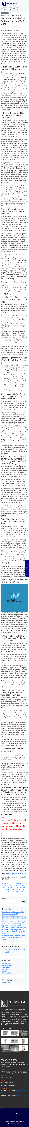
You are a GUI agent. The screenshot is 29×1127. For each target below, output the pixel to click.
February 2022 (6, 973)
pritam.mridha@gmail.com (8, 1085)
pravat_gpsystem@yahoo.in (8, 1082)
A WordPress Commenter (12, 949)
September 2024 (7, 965)
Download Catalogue (27, 568)
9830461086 (18, 1090)
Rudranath (18, 1123)
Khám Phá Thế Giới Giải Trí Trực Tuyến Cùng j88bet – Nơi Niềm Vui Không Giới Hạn (14, 918)
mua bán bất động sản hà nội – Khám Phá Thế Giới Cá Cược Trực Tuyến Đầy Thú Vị (13, 938)
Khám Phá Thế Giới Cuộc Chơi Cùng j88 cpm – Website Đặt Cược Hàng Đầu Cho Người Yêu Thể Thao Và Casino (14, 924)
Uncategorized (5, 12)
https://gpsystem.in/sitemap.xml (17, 874)
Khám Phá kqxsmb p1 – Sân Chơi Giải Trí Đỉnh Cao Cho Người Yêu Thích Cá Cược (8, 887)
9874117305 (18, 1095)
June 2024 (5, 971)
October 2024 (6, 963)
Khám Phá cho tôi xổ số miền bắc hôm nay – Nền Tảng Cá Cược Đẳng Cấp (21, 887)
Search (4, 899)
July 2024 (5, 969)
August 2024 (6, 967)
